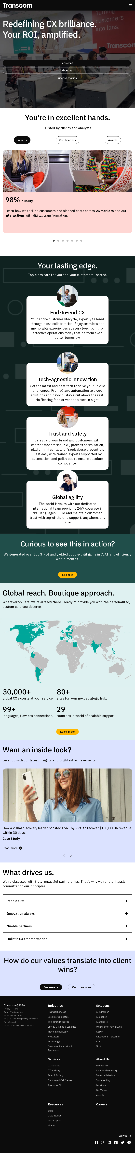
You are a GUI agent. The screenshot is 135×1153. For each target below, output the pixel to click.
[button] (54, 241)
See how (67, 575)
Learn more (67, 731)
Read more (10, 848)
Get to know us (81, 987)
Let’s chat (67, 63)
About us (66, 70)
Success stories (67, 78)
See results (51, 987)
